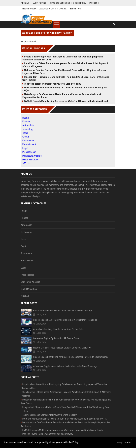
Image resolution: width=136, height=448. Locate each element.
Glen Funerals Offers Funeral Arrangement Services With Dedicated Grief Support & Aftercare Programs (65, 65)
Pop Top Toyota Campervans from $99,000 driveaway (47, 433)
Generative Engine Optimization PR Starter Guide (56, 338)
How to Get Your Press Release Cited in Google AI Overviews (62, 347)
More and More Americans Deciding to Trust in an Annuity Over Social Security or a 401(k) (64, 89)
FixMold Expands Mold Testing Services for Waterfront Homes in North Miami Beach (66, 101)
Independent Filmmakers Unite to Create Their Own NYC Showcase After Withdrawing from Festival (65, 78)
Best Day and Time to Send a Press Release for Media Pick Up (62, 310)
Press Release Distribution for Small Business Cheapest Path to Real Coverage (70, 356)
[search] (114, 24)
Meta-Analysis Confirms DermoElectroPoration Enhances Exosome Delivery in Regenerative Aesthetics (62, 96)
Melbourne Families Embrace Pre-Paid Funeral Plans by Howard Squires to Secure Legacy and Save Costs (64, 72)
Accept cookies (124, 442)
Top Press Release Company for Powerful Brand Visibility (52, 83)
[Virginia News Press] (37, 19)
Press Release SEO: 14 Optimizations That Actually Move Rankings (65, 319)
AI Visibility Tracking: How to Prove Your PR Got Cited (58, 329)
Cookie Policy (71, 442)
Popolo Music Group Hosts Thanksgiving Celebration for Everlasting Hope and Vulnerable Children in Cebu (62, 58)
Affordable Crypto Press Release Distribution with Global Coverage (65, 366)
